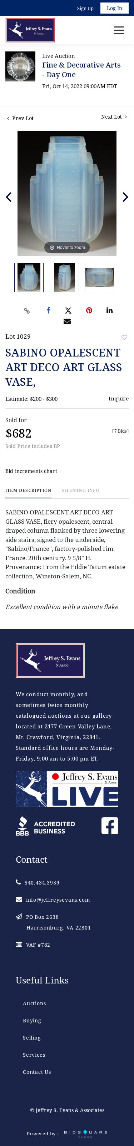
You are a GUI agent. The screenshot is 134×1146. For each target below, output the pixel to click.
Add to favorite (124, 337)
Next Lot (112, 117)
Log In (114, 8)
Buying (32, 1020)
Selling (32, 1037)
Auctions (34, 1003)
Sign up (85, 8)
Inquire (119, 398)
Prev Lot (22, 118)
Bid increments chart (31, 471)
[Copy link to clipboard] (27, 311)
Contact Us (37, 1071)
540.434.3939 (42, 882)
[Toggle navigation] (119, 30)
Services (34, 1054)
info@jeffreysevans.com (58, 899)
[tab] (28, 493)
